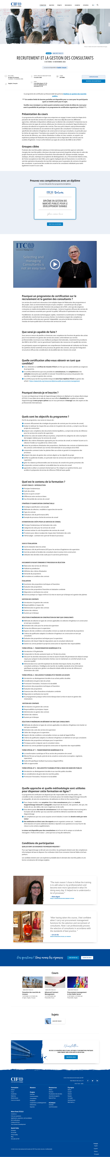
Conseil (69, 1092)
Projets (59, 5)
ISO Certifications (15, 1120)
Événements (33, 1105)
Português (96, 1154)
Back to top (105, 1154)
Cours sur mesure (15, 1100)
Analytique (32, 1100)
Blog (12, 1136)
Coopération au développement (38, 1102)
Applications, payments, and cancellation (21, 1118)
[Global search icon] (97, 5)
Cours (12, 1092)
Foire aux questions (16, 1116)
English (59, 67)
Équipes (70, 1096)
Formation (43, 5)
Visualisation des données (55, 1094)
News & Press (52, 1098)
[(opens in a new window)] (88, 1080)
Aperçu (13, 1089)
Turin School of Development (18, 1124)
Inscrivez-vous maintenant (93, 81)
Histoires (51, 1092)
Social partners (71, 1100)
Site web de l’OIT (15, 1139)
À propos (85, 5)
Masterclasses (14, 1098)
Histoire (70, 1094)
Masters (51, 5)
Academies (13, 1094)
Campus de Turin (15, 1122)
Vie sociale (13, 1132)
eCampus (77, 5)
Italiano (96, 1151)
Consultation (33, 1098)
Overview (32, 1094)
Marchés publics (58, 53)
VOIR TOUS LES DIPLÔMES (55, 224)
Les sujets (70, 1098)
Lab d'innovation (53, 1107)
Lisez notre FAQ (73, 957)
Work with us (71, 1102)
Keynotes (32, 1107)
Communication (34, 1096)
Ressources (68, 5)
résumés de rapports (54, 1096)
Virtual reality (14, 1134)
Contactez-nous (93, 77)
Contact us (13, 1114)
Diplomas (13, 1096)
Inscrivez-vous (71, 1057)
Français (64, 67)
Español (96, 1148)
